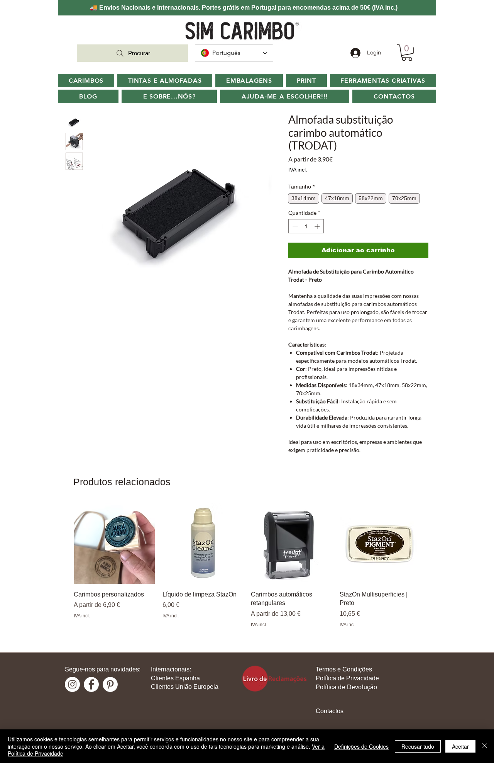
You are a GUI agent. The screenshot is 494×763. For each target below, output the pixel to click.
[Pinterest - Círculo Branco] (110, 684)
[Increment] (318, 226)
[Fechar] (484, 746)
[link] (407, 52)
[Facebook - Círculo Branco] (91, 684)
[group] (247, 565)
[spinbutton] (306, 226)
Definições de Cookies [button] (361, 746)
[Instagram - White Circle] (72, 684)
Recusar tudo (417, 746)
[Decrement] (294, 226)
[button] (169, 96)
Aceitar (460, 746)
